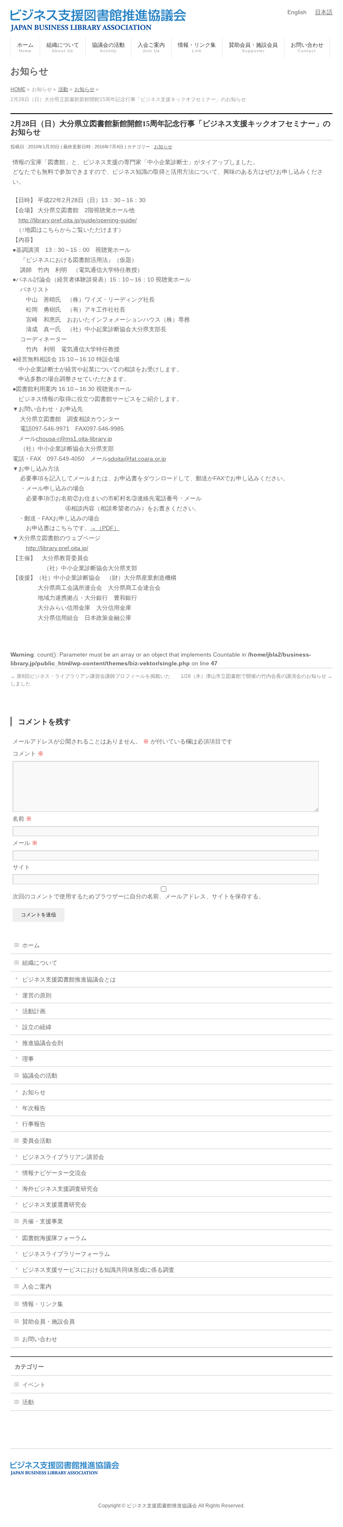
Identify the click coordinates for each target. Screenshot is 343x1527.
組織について (39, 962)
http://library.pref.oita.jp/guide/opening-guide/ (77, 220)
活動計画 (34, 1011)
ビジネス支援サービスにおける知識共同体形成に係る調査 (98, 1269)
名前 (22, 818)
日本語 (324, 12)
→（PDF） (105, 528)
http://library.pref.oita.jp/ (57, 548)
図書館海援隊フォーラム (54, 1238)
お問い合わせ (39, 1339)
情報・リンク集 (42, 1304)
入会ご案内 (36, 1286)
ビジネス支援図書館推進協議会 (162, 1506)
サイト (21, 867)
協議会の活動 (39, 1075)
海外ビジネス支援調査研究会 (60, 1188)
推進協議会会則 (42, 1043)
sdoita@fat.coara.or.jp (137, 458)
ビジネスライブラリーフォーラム (66, 1254)
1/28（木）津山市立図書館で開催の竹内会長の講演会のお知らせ (257, 676)
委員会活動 (36, 1140)
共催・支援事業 (42, 1221)
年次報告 (34, 1108)
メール (25, 843)
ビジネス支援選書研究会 (54, 1204)
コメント (28, 753)
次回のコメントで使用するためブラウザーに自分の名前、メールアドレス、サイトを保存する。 (138, 896)
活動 (28, 1402)
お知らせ (163, 146)
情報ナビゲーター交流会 (54, 1172)
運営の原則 (36, 995)
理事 (28, 1058)
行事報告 (34, 1124)
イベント (34, 1384)
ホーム (31, 945)
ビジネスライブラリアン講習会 (63, 1157)
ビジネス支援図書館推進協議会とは (69, 979)
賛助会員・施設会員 (48, 1321)
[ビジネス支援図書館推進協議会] (98, 21)
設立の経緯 (36, 1027)
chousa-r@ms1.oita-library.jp (74, 438)
